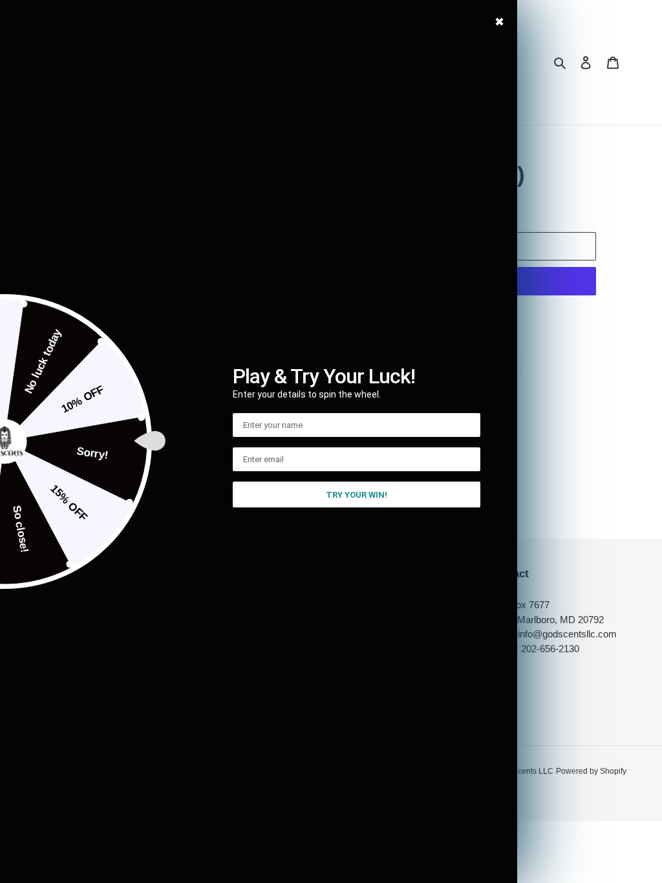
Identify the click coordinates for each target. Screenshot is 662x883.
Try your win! (356, 495)
